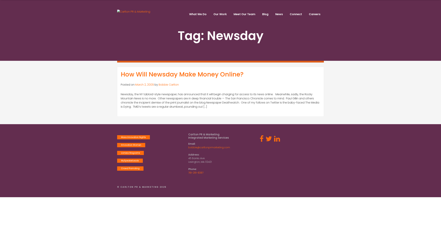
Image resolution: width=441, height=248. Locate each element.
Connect (296, 14)
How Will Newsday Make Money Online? (182, 74)
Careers (314, 14)
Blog (265, 14)
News (279, 14)
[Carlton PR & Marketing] (133, 12)
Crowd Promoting (130, 168)
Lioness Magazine (130, 152)
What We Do (198, 14)
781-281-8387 (195, 172)
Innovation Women (131, 144)
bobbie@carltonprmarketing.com (209, 147)
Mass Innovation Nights (133, 137)
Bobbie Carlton (169, 85)
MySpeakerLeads (130, 160)
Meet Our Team (244, 14)
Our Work (220, 14)
